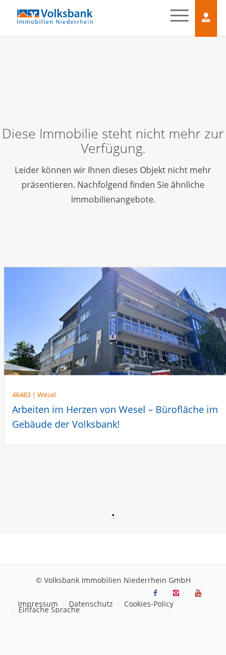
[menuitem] (90, 604)
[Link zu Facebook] (155, 593)
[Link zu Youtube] (198, 593)
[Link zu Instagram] (176, 593)
